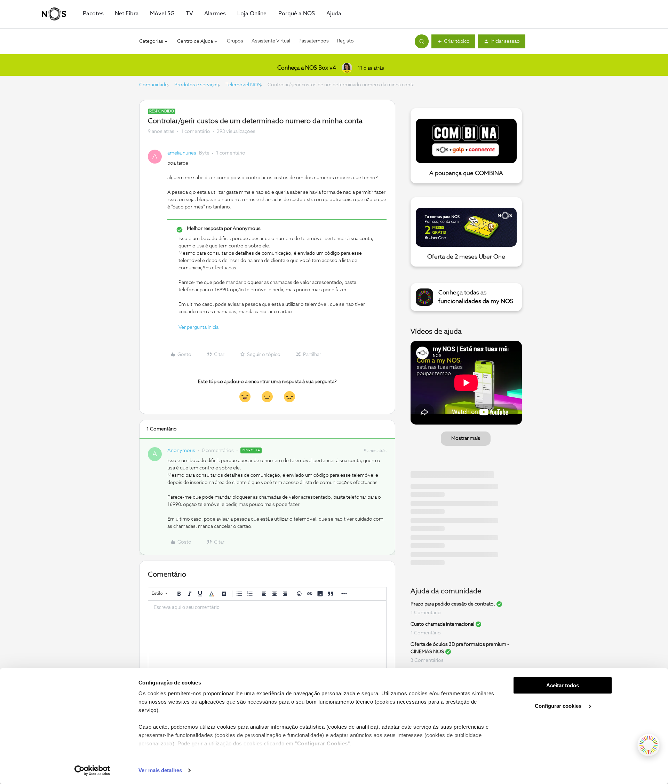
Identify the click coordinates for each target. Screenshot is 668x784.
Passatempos (314, 41)
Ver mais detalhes (160, 770)
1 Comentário (426, 612)
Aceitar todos (562, 685)
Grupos (235, 41)
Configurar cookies (559, 706)
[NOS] (54, 14)
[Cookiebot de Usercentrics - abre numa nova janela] (92, 770)
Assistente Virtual (271, 41)
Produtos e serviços (196, 84)
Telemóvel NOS (243, 84)
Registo (345, 41)
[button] (453, 41)
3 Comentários (427, 660)
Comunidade (153, 84)
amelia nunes (181, 153)
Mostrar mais (465, 438)
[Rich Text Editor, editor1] (267, 635)
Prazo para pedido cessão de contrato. (453, 604)
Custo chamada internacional (442, 624)
